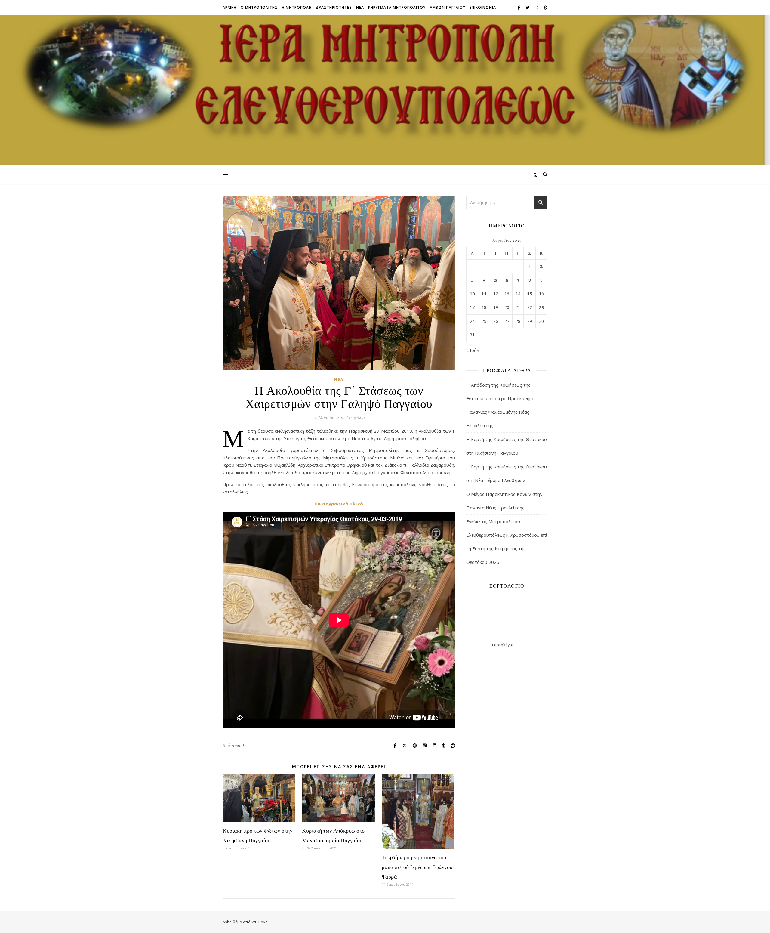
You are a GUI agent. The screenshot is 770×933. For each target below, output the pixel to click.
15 (529, 294)
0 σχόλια (357, 417)
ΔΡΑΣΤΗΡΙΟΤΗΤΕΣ (334, 7)
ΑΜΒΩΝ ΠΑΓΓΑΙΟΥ (447, 7)
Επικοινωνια (483, 7)
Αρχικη (229, 7)
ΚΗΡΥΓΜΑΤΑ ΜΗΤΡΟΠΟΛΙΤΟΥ (397, 7)
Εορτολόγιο (502, 644)
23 (541, 307)
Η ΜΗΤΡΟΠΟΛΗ (297, 7)
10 (472, 294)
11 (484, 294)
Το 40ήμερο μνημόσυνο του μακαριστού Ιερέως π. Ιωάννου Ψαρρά (417, 867)
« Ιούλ (472, 350)
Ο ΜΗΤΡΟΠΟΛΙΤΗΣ (259, 7)
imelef (238, 745)
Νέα (338, 379)
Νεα (360, 7)
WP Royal (260, 922)
